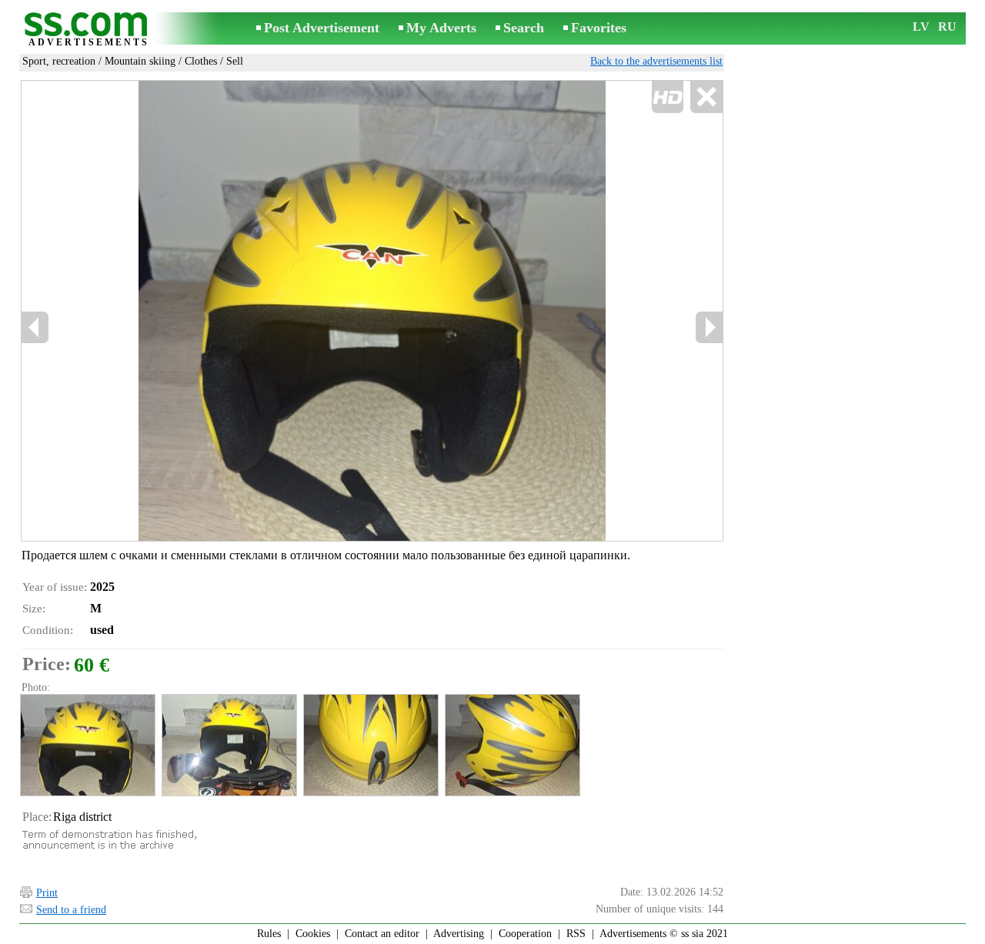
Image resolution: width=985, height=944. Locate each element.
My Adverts (441, 27)
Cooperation (525, 933)
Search (523, 27)
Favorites (598, 27)
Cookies (313, 933)
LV (921, 26)
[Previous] (35, 327)
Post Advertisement (321, 27)
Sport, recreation (58, 61)
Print (47, 893)
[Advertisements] (88, 29)
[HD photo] (372, 311)
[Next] (709, 327)
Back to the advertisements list (656, 61)
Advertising (458, 933)
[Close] (706, 97)
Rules (269, 933)
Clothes (201, 61)
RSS (576, 933)
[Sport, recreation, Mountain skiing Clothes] (87, 745)
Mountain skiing (140, 61)
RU (947, 26)
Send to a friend (71, 910)
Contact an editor (382, 933)
